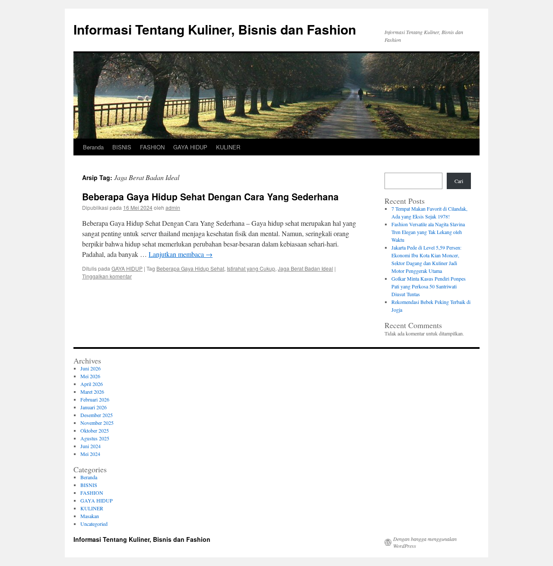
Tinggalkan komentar (107, 276)
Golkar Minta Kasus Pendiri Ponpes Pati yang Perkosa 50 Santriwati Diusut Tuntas (428, 286)
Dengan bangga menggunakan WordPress (425, 542)
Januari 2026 (93, 407)
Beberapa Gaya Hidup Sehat (190, 268)
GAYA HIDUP (190, 147)
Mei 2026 (90, 376)
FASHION (152, 147)
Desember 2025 (96, 414)
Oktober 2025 (94, 430)
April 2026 (91, 383)
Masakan (89, 515)
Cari (458, 180)
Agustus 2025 (94, 438)
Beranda (93, 147)
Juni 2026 (90, 368)
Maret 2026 (92, 391)
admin (172, 207)
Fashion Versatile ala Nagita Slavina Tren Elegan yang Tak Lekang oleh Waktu (428, 232)
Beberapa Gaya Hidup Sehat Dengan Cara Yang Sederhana (210, 196)
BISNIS (121, 147)
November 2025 (97, 422)
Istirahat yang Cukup (251, 268)
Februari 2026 (94, 399)
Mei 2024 (90, 453)
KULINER (228, 147)
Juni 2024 (90, 446)
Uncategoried (94, 523)
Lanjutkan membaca (181, 254)
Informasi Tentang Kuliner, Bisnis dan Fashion (214, 29)
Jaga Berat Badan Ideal (305, 268)
